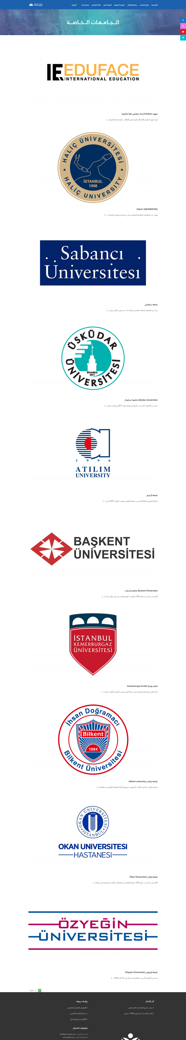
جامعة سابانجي (151, 304)
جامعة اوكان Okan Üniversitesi (143, 877)
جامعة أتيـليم (152, 495)
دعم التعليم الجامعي (78, 1013)
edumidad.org (68, 1037)
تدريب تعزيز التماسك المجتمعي (140, 1007)
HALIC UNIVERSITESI (147, 209)
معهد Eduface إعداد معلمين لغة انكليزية (140, 114)
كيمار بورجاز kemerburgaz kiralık (142, 686)
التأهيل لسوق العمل (78, 1019)
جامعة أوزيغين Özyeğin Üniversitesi (141, 972)
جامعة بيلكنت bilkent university (143, 781)
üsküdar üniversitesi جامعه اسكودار (141, 400)
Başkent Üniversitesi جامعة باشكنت (141, 591)
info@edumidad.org (67, 1034)
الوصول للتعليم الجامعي (76, 1007)
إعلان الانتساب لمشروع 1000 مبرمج (138, 1013)
